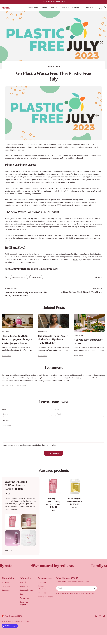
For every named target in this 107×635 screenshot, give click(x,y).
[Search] (96, 7)
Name (4, 409)
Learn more (6, 355)
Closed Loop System (58, 221)
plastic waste (36, 277)
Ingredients (6, 586)
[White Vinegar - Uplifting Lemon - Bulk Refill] (74, 486)
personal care (62, 224)
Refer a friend (25, 586)
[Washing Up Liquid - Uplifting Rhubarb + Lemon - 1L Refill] (53, 486)
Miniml (10, 621)
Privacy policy (43, 593)
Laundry (84, 257)
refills (75, 259)
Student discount (26, 590)
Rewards (23, 582)
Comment (6, 420)
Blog (21, 594)
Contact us (6, 590)
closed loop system (19, 277)
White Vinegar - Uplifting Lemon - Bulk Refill (74, 501)
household (49, 224)
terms (80, 593)
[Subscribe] (94, 588)
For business (24, 598)
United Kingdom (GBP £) (13, 616)
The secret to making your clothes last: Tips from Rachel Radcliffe (53, 339)
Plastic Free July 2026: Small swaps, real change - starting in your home (17, 339)
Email (58, 409)
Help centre (42, 582)
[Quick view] (59, 481)
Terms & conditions (45, 597)
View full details (11, 550)
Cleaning (76, 257)
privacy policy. (89, 593)
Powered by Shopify (21, 621)
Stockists (5, 582)
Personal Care (96, 257)
